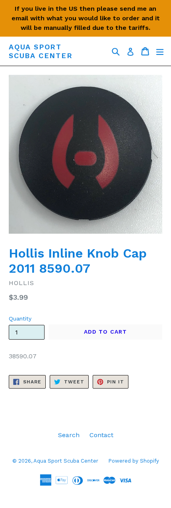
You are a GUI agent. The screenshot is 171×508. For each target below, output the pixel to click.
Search (69, 435)
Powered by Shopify (133, 461)
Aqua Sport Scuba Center (41, 51)
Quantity (20, 318)
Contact (101, 435)
